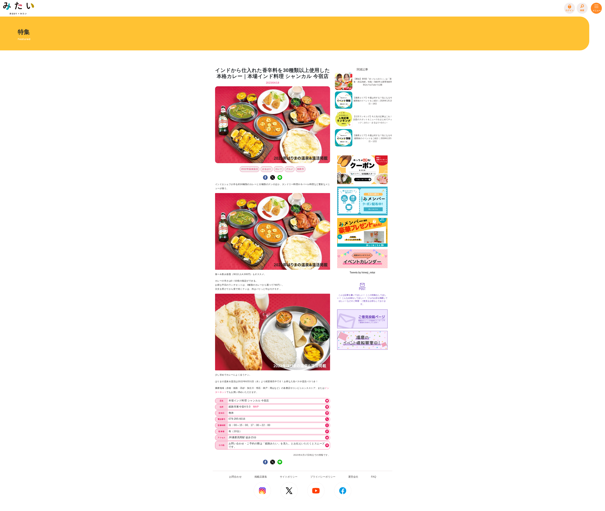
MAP (256, 406)
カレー (278, 169)
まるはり (266, 169)
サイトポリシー (288, 476)
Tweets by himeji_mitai (362, 272)
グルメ (289, 169)
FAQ (373, 476)
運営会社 (353, 476)
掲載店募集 (260, 476)
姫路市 (300, 169)
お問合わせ (235, 476)
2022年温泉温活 (249, 169)
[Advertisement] (362, 370)
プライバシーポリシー (322, 476)
